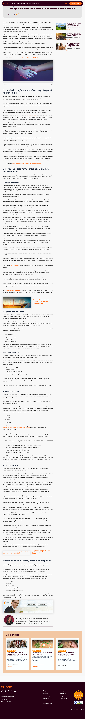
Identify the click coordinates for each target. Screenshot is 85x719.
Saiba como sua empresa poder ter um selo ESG (42, 653)
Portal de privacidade (6, 701)
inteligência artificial (9, 137)
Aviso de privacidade (6, 700)
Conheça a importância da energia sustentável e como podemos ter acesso (66, 654)
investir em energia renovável (12, 290)
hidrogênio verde (15, 265)
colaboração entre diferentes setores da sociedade (16, 427)
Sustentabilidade (11, 650)
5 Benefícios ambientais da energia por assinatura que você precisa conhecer (17, 654)
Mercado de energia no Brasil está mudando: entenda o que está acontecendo (73, 34)
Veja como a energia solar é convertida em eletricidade (26, 163)
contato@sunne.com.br (55, 710)
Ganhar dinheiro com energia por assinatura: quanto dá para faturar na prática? (73, 24)
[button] (61, 3)
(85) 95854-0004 (30, 710)
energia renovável (31, 116)
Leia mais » (68, 29)
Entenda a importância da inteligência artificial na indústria (26, 58)
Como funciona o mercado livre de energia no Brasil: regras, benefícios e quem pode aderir (73, 45)
